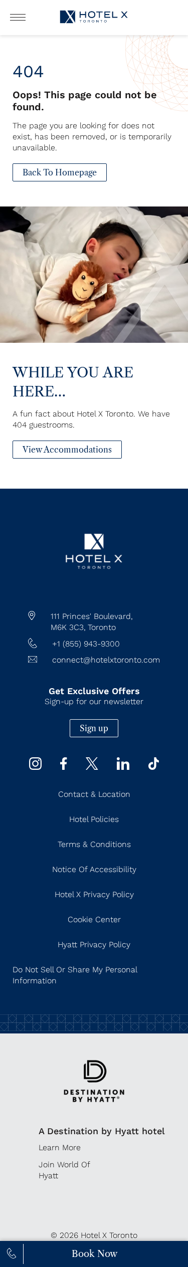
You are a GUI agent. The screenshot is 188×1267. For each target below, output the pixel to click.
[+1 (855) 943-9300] (12, 1254)
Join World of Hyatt (64, 1170)
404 (28, 71)
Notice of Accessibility (94, 869)
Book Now (94, 1253)
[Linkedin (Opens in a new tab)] (123, 767)
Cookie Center (94, 919)
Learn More (60, 1147)
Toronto (102, 627)
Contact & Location (94, 794)
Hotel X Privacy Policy (94, 894)
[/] (93, 588)
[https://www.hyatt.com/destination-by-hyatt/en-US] (94, 1109)
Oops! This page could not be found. (85, 101)
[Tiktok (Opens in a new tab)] (153, 767)
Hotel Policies (94, 819)
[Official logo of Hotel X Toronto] (94, 24)
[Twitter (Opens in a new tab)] (92, 767)
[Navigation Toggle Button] (18, 17)
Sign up (94, 728)
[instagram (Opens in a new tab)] (35, 767)
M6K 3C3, (68, 627)
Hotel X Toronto (109, 1235)
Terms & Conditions (94, 844)
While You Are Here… (73, 382)
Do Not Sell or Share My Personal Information (75, 975)
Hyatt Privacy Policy (94, 944)
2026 (69, 1235)
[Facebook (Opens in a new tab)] (63, 767)
